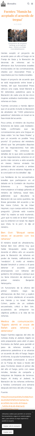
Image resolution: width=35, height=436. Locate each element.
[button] (28, 3)
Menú (32, 4)
